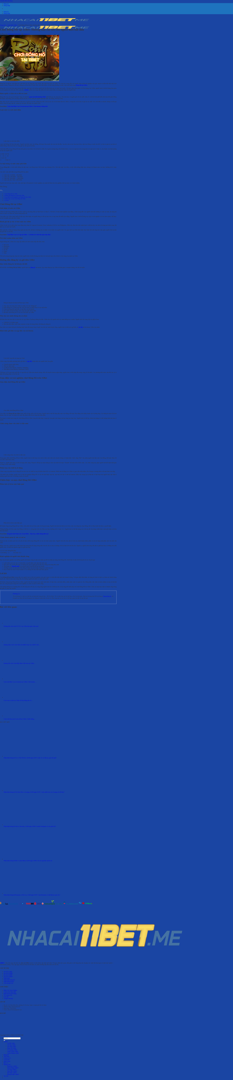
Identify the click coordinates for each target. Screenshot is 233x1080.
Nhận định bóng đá (9, 980)
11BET (6, 1041)
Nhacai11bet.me (107, 596)
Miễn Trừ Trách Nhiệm (10, 990)
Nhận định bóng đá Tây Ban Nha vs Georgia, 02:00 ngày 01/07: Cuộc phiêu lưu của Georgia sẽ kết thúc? (34, 792)
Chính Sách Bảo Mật (10, 992)
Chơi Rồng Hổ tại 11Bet (11, 194)
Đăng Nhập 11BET (13, 1068)
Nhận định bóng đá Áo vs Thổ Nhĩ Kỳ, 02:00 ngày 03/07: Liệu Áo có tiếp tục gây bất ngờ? (30, 758)
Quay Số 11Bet (11, 1048)
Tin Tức (6, 1076)
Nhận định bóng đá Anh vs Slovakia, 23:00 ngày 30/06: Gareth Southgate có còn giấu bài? (30, 826)
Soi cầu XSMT (8, 975)
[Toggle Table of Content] (1, 190)
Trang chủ (3, 25)
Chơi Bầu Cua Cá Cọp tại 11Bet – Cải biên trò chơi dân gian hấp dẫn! (29, 234)
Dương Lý (26, 34)
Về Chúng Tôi (8, 995)
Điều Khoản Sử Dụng (10, 993)
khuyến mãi (15, 566)
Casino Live (7, 1058)
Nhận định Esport (9, 981)
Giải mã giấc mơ (8, 983)
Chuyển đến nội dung (6, 1)
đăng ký (32, 267)
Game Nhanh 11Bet (13, 1053)
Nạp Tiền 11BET (12, 1071)
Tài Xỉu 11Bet (11, 1045)
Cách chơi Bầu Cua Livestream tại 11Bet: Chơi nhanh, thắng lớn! (27, 106)
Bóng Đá (6, 1055)
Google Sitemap (8, 998)
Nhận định (7, 978)
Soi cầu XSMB (8, 973)
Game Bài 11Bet (12, 25)
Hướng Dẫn (7, 1064)
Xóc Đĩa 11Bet (11, 1046)
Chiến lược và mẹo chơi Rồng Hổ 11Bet (15, 198)
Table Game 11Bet (12, 1051)
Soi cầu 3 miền (8, 971)
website (26, 90)
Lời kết (7, 200)
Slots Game (7, 1061)
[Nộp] (4, 1040)
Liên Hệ (6, 997)
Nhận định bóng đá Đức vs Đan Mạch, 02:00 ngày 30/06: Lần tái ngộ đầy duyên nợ (28, 860)
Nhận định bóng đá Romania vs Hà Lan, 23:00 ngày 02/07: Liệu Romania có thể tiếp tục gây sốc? (32, 895)
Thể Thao (6, 1056)
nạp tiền (29, 361)
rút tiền (80, 327)
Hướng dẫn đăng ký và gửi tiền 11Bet (14, 195)
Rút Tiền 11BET (12, 1073)
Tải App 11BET (12, 1069)
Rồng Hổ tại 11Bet (81, 85)
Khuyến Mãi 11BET (13, 1074)
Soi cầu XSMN (8, 976)
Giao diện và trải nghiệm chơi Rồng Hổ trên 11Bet (18, 197)
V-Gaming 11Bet (12, 1050)
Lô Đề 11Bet (11, 1043)
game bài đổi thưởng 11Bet (37, 97)
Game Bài (6, 1059)
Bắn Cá (6, 1063)
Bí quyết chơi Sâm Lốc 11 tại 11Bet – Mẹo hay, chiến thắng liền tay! (28, 534)
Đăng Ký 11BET (12, 1066)
